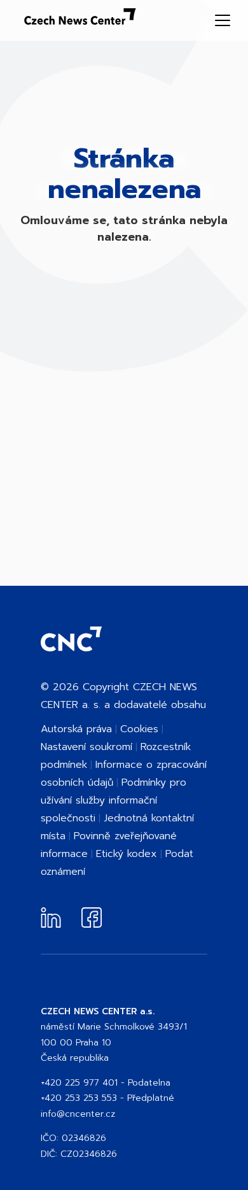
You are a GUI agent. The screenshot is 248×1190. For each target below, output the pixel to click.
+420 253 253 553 (79, 1098)
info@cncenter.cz (78, 1114)
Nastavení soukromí (86, 746)
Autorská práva (76, 729)
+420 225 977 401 (79, 1082)
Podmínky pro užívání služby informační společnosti (113, 800)
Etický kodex (126, 853)
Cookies (139, 729)
